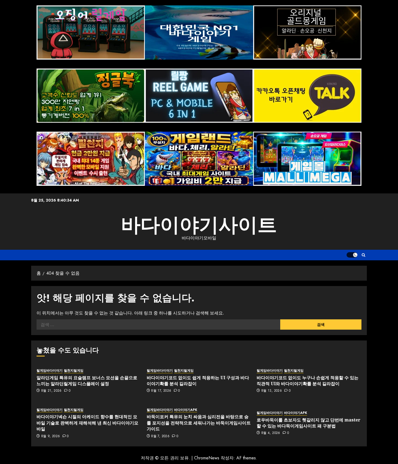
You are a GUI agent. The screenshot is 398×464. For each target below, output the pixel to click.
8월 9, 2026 (50, 436)
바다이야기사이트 (199, 225)
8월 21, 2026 (51, 391)
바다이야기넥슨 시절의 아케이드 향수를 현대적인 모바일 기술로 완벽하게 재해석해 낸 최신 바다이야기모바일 (87, 423)
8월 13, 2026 (271, 391)
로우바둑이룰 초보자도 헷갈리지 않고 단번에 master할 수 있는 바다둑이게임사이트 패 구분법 (308, 423)
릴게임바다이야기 (50, 370)
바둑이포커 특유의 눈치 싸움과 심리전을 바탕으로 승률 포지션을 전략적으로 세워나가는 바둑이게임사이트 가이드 (199, 423)
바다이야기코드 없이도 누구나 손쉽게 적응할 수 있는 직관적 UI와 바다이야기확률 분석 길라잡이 (307, 381)
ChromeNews (206, 458)
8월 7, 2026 (160, 436)
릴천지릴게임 (73, 370)
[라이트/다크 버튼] (352, 255)
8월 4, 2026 (270, 433)
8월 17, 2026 (161, 391)
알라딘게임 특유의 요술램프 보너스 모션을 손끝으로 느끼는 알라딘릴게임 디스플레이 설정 (87, 381)
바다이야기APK (185, 410)
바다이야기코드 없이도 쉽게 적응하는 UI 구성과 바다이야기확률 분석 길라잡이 (198, 381)
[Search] (363, 255)
